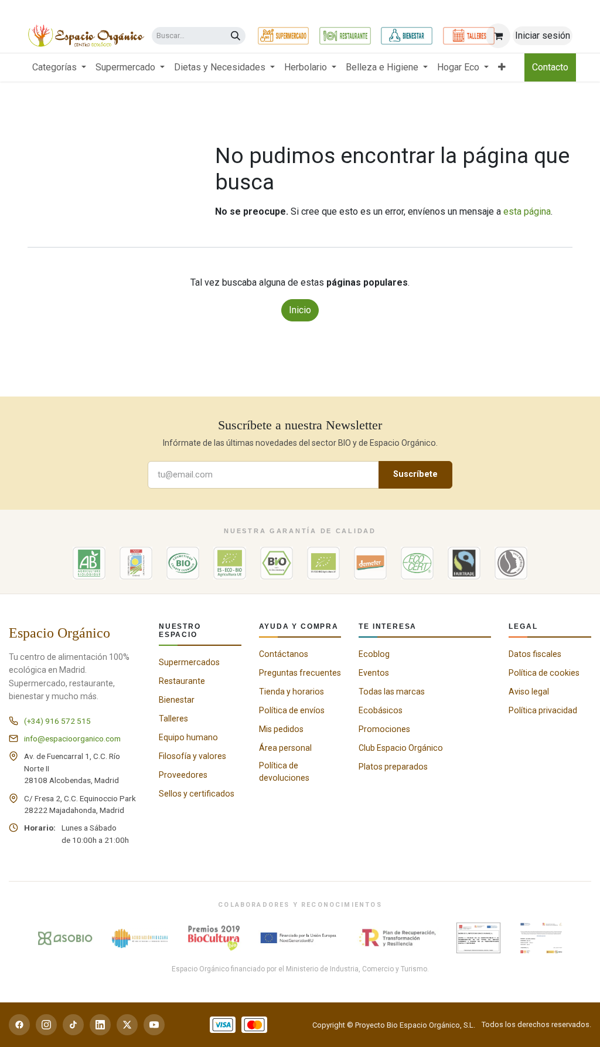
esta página (527, 211)
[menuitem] (59, 67)
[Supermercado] (283, 36)
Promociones (384, 729)
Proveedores (183, 775)
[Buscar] (236, 36)
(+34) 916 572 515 (57, 721)
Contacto (550, 67)
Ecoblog (374, 654)
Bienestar (177, 699)
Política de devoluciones (284, 771)
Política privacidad (543, 710)
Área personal (285, 748)
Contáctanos (283, 654)
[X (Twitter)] (127, 1024)
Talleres (173, 718)
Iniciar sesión (542, 35)
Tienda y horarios (291, 691)
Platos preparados (393, 766)
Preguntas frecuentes (300, 672)
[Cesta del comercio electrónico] (498, 35)
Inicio (300, 310)
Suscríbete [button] (415, 474)
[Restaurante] (345, 36)
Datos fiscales (535, 654)
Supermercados (189, 662)
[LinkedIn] (100, 1024)
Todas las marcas (392, 691)
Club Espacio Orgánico (401, 748)
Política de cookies (544, 672)
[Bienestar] (406, 36)
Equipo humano (188, 737)
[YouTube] (154, 1024)
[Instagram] (46, 1024)
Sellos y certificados (196, 793)
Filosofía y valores (192, 756)
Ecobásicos (381, 710)
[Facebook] (19, 1024)
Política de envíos (292, 710)
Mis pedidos (281, 729)
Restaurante (182, 681)
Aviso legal (529, 691)
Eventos (374, 672)
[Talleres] (468, 36)
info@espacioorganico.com (72, 738)
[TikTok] (73, 1024)
